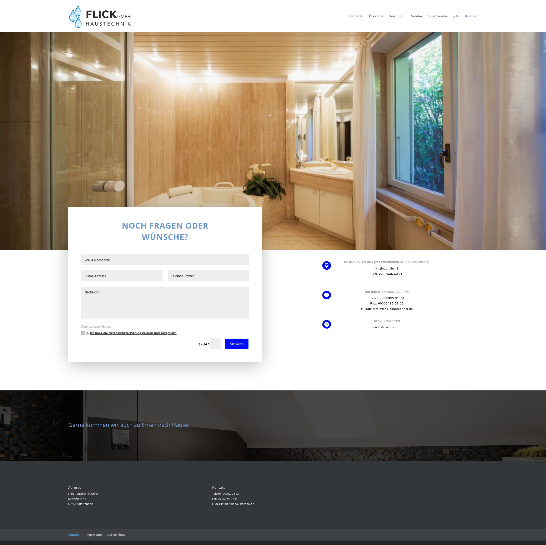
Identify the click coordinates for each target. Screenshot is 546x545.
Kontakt (471, 16)
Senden (236, 343)
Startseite (356, 16)
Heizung (395, 16)
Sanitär (416, 16)
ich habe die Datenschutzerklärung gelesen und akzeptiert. (133, 333)
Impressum (94, 535)
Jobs (456, 16)
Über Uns (376, 16)
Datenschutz (116, 535)
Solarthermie (438, 16)
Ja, (131, 333)
